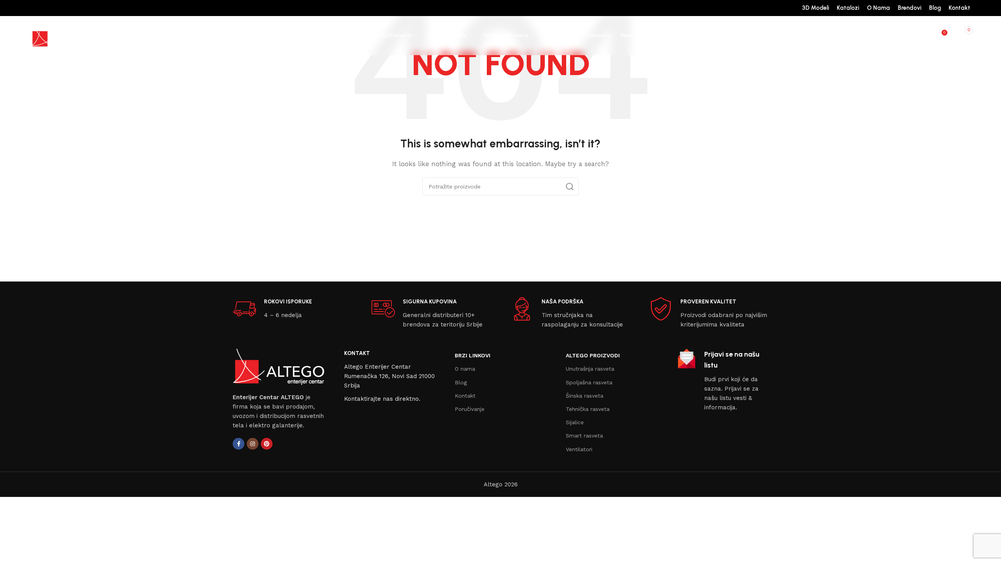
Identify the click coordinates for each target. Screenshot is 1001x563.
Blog (461, 382)
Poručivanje (469, 409)
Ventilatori (579, 449)
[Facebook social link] (238, 444)
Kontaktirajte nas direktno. (382, 398)
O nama (465, 369)
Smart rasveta (584, 435)
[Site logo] (60, 35)
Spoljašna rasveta (589, 382)
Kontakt (465, 396)
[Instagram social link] (252, 444)
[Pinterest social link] (267, 444)
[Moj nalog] (909, 35)
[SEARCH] (570, 186)
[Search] (925, 35)
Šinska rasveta (584, 396)
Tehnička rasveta (588, 409)
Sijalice (575, 422)
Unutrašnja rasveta (590, 369)
